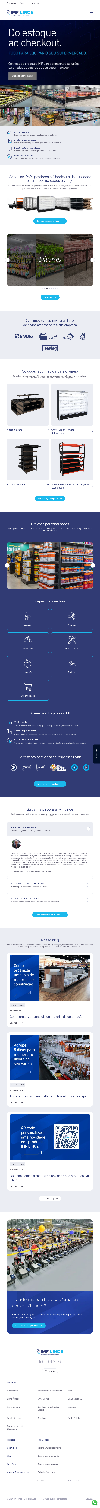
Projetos (11, 1439)
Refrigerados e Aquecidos (49, 1390)
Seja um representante (47, 1464)
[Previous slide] (7, 260)
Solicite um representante (49, 1448)
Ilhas (70, 1390)
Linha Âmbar (13, 1398)
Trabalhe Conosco (46, 1472)
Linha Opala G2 (75, 1398)
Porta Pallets (74, 1418)
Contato (41, 1480)
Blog (9, 1456)
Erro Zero (35, 3)
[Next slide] (92, 260)
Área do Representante (18, 1472)
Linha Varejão (13, 1407)
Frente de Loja (14, 1418)
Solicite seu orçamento (48, 1456)
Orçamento (50, 1371)
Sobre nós (12, 1448)
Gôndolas (41, 1418)
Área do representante (15, 3)
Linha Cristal (43, 1398)
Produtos (11, 1382)
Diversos (72, 1407)
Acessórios (12, 1390)
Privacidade (73, 1480)
